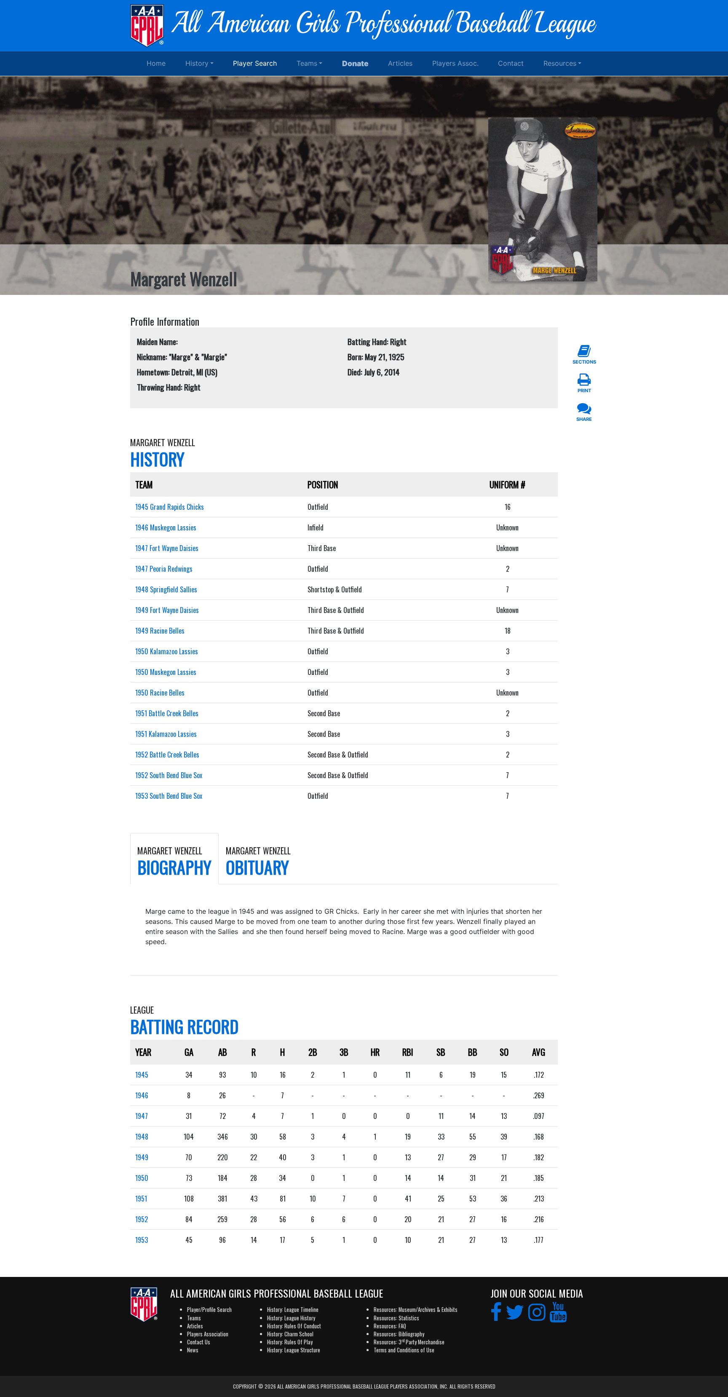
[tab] (174, 858)
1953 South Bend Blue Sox (168, 796)
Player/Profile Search (209, 1310)
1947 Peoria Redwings (164, 569)
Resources (559, 63)
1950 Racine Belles (160, 693)
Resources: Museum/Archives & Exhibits (416, 1310)
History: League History (291, 1318)
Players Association (207, 1334)
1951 (141, 1199)
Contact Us (198, 1342)
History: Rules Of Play (290, 1342)
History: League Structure (293, 1350)
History (197, 63)
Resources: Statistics (396, 1318)
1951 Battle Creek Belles (166, 713)
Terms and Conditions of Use (404, 1350)
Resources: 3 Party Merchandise (409, 1342)
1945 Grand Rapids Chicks (169, 507)
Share (584, 419)
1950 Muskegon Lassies (165, 672)
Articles (400, 63)
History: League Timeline (292, 1310)
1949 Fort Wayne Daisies (167, 610)
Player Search (255, 63)
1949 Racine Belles (160, 631)
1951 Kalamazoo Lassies (166, 734)
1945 (141, 1075)
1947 (141, 1116)
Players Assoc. (455, 63)
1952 (141, 1219)
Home (156, 63)
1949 (141, 1157)
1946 (141, 1095)
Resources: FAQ (390, 1326)
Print (584, 390)
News (192, 1350)
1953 (141, 1240)
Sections (584, 362)
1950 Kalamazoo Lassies (166, 651)
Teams (307, 63)
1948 (141, 1137)
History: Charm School (290, 1334)
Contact (511, 63)
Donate (355, 63)
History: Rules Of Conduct (294, 1326)
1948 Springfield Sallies (166, 589)
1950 (141, 1178)
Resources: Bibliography (399, 1334)
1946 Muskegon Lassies (165, 527)
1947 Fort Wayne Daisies (166, 548)
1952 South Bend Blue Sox (168, 775)
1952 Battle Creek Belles (167, 754)
